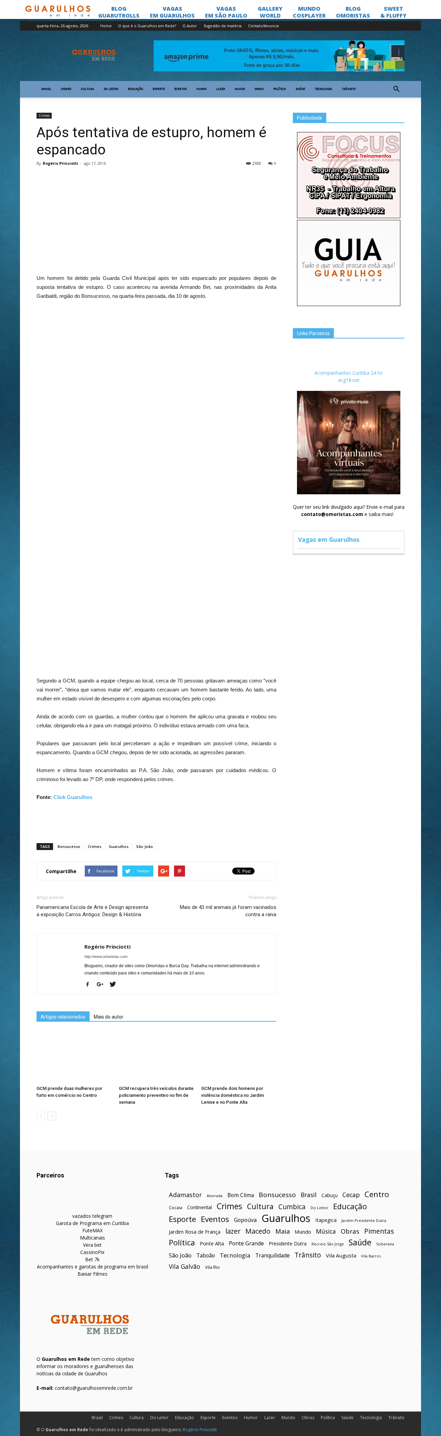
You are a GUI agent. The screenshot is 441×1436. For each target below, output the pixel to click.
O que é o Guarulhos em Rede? (147, 25)
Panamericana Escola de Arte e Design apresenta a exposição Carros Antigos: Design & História (92, 911)
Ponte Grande (246, 1243)
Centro (377, 1194)
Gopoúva (245, 1220)
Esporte (159, 89)
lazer (232, 1231)
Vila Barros (371, 1255)
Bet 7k (92, 1259)
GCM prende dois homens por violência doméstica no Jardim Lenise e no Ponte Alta (232, 1095)
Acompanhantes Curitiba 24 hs (349, 373)
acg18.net (349, 380)
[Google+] (103, 985)
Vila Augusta (341, 1255)
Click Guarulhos (72, 797)
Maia (282, 1231)
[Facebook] (90, 985)
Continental (199, 1207)
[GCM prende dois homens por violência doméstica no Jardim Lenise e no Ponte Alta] (238, 1057)
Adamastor (185, 1195)
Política (279, 89)
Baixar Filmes (92, 1274)
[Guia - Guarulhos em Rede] (348, 304)
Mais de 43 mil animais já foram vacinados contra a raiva (228, 911)
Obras (259, 89)
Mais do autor (108, 1017)
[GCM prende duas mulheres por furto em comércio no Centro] (74, 1057)
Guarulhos (119, 846)
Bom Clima (240, 1195)
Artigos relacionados (63, 1017)
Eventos (180, 89)
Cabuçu (329, 1195)
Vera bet (92, 1245)
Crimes (66, 89)
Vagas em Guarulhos (328, 539)
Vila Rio (212, 1267)
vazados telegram (92, 1216)
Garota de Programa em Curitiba (92, 1223)
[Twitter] (115, 985)
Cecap (351, 1195)
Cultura (87, 89)
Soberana (385, 1243)
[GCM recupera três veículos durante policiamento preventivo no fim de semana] (156, 1057)
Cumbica (292, 1207)
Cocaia (175, 1208)
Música (326, 1231)
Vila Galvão (184, 1266)
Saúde (300, 89)
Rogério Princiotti (60, 163)
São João (144, 846)
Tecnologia (323, 89)
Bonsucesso (69, 846)
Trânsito (349, 89)
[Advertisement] (156, 222)
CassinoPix (92, 1252)
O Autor (190, 25)
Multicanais (92, 1237)
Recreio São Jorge (327, 1244)
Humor (201, 89)
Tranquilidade (272, 1255)
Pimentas (379, 1231)
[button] (396, 89)
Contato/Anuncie (263, 25)
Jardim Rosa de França (194, 1231)
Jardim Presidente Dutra (363, 1220)
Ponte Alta (212, 1243)
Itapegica (326, 1220)
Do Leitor (111, 89)
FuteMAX (92, 1230)
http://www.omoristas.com (105, 956)
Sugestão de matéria (223, 25)
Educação (135, 89)
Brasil (46, 89)
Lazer (220, 89)
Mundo (240, 89)
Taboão (205, 1255)
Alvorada (215, 1195)
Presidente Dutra (288, 1243)
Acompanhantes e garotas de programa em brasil (92, 1266)
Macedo (257, 1231)
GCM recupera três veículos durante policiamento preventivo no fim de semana (156, 1095)
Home (106, 25)
